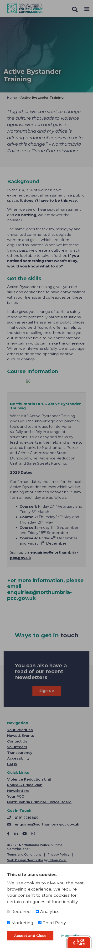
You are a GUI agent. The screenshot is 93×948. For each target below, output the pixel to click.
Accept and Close (30, 936)
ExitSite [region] (81, 942)
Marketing (21, 922)
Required (20, 911)
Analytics (49, 911)
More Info (70, 936)
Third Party (53, 922)
